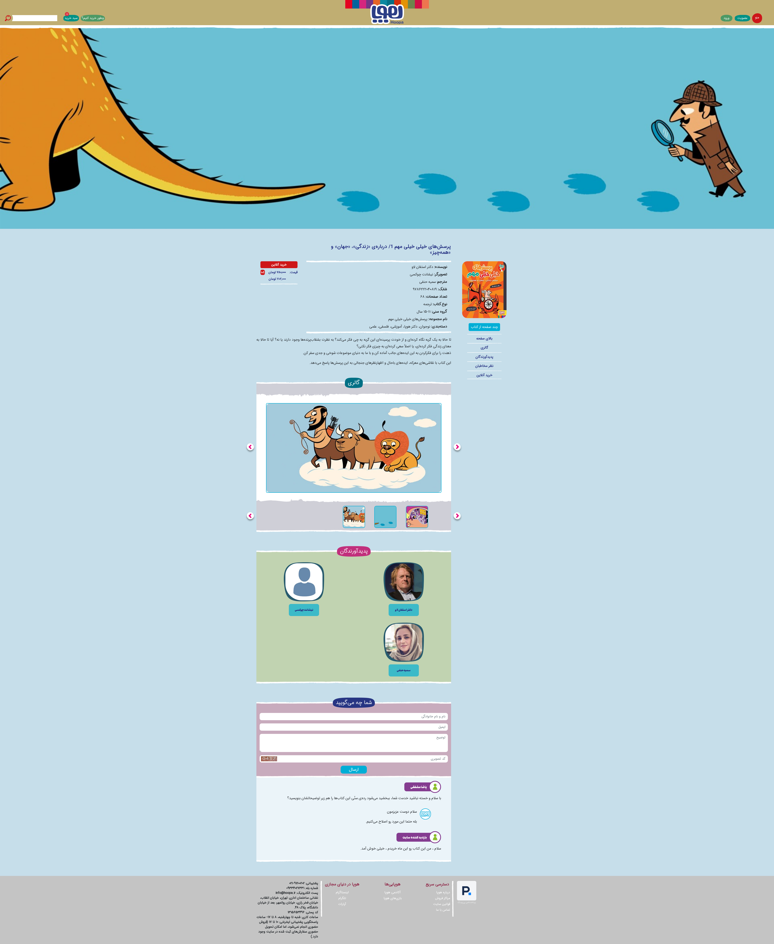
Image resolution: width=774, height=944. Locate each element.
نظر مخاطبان (484, 366)
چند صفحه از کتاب (484, 327)
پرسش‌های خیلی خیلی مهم (407, 319)
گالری (484, 347)
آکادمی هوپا (392, 892)
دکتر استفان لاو (422, 267)
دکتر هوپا (410, 326)
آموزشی (396, 326)
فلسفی (384, 326)
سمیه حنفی (427, 282)
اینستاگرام (342, 892)
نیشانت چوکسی (421, 274)
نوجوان (425, 326)
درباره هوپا (443, 892)
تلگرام (342, 898)
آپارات (342, 904)
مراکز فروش (442, 898)
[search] (8, 18)
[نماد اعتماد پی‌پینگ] (466, 892)
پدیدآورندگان (484, 357)
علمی (373, 326)
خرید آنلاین (484, 375)
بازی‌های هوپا (393, 898)
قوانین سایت (441, 904)
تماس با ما (443, 909)
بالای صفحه (484, 338)
